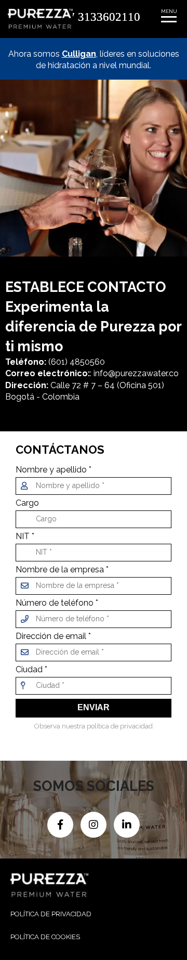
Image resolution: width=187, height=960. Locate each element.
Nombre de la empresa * (62, 570)
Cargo (27, 503)
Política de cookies (45, 937)
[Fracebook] (61, 824)
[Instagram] (94, 824)
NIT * (25, 536)
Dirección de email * (53, 636)
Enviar (93, 707)
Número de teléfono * (57, 603)
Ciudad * (31, 669)
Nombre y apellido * (53, 470)
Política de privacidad (50, 914)
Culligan (79, 54)
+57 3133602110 (98, 16)
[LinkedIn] (126, 824)
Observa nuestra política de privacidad (93, 726)
